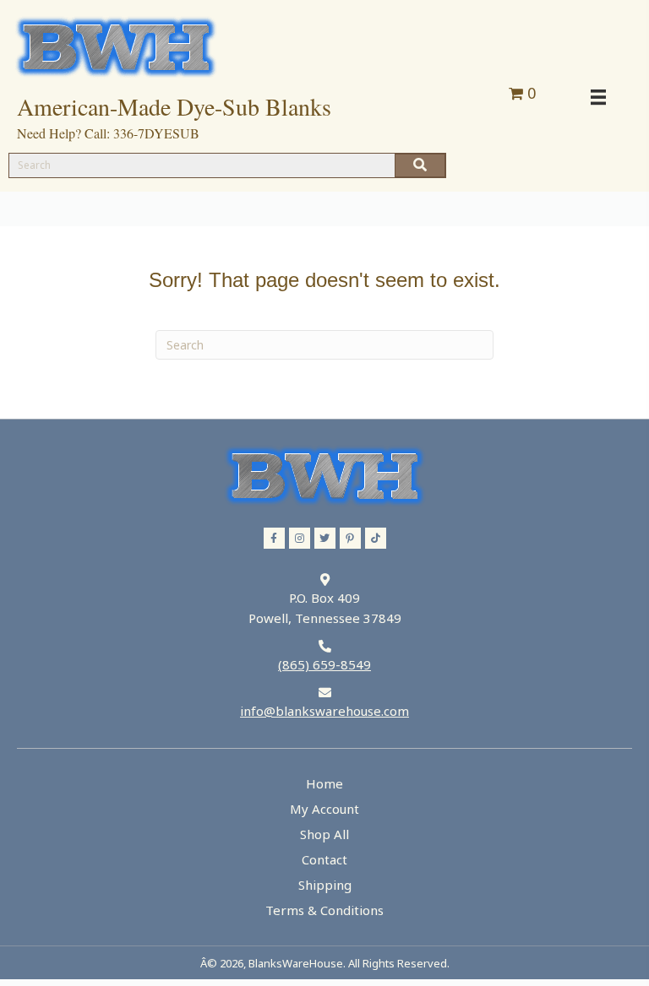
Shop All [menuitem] (324, 834)
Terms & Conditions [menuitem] (324, 910)
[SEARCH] (420, 165)
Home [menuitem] (324, 783)
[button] (274, 538)
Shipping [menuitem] (325, 884)
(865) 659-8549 (324, 664)
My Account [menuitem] (324, 808)
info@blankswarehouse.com (324, 710)
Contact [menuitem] (324, 859)
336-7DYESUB (156, 133)
